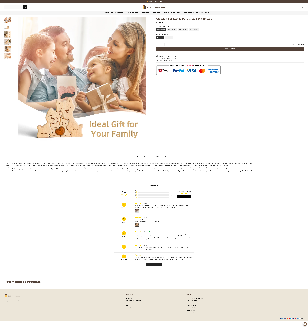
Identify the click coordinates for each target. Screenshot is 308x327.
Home (99, 12)
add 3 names (172, 29)
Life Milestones (132, 12)
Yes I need (169, 38)
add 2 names (161, 29)
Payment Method (192, 308)
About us (129, 298)
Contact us (129, 303)
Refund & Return (192, 305)
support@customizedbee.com (15, 301)
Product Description (144, 157)
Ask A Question (299, 44)
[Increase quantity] (166, 44)
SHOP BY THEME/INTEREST (172, 12)
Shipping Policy (191, 310)
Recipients (156, 12)
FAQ (127, 305)
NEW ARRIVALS (189, 12)
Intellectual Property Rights (195, 298)
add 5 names (194, 29)
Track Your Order (202, 12)
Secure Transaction (192, 300)
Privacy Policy (191, 312)
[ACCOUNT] (299, 7)
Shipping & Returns (163, 157)
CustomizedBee (13, 318)
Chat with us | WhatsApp (133, 300)
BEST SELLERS (108, 12)
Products (145, 12)
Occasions (119, 12)
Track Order (129, 308)
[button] (302, 7)
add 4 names (183, 29)
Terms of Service (191, 303)
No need (160, 38)
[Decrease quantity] (158, 44)
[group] (82, 81)
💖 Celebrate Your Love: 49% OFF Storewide (154, 1)
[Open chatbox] (305, 324)
